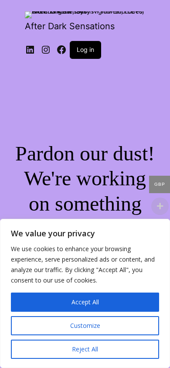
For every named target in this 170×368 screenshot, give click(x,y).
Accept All (85, 302)
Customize (85, 325)
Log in (85, 49)
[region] (85, 293)
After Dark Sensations (70, 26)
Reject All (85, 349)
